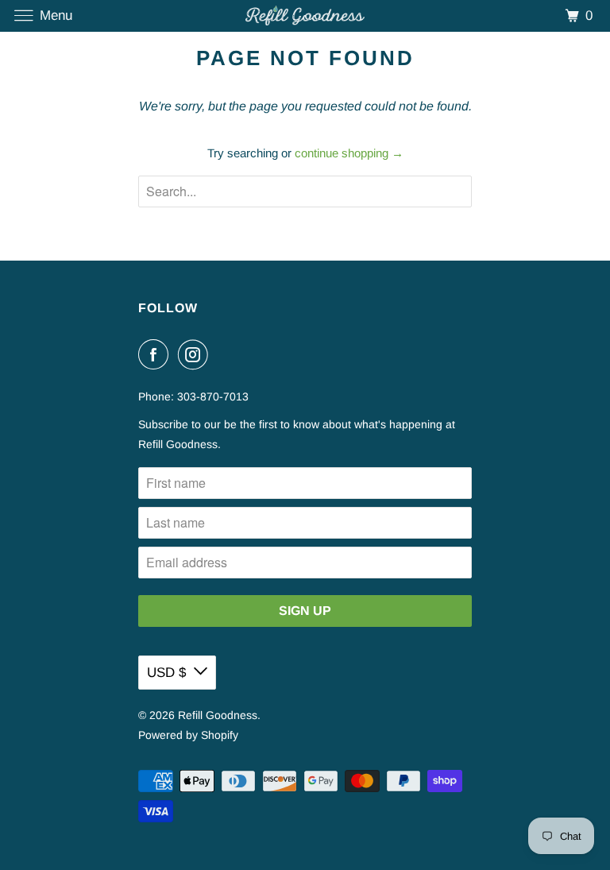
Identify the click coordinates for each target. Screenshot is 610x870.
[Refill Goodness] (305, 15)
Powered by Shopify (188, 735)
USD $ (166, 672)
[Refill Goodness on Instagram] (196, 354)
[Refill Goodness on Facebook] (156, 354)
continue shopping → (349, 153)
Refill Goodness (217, 715)
